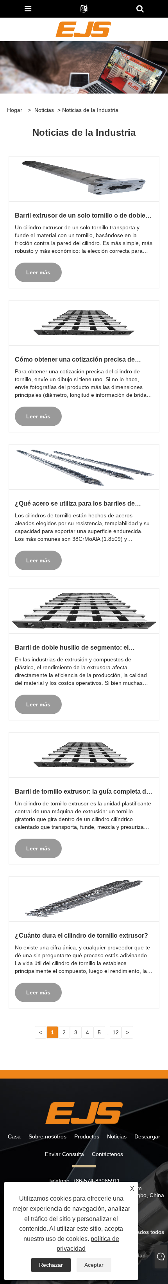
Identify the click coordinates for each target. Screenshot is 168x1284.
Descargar (147, 1136)
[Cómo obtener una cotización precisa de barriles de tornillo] (84, 323)
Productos (86, 1136)
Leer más (38, 272)
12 (116, 1032)
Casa (14, 1136)
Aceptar (94, 1265)
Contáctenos (107, 1154)
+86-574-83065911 (96, 1181)
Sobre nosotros (47, 1136)
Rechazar (51, 1265)
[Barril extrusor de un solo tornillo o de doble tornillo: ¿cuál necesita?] (84, 179)
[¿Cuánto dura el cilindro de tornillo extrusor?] (84, 899)
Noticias (44, 110)
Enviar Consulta (64, 1154)
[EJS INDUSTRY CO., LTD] (83, 29)
